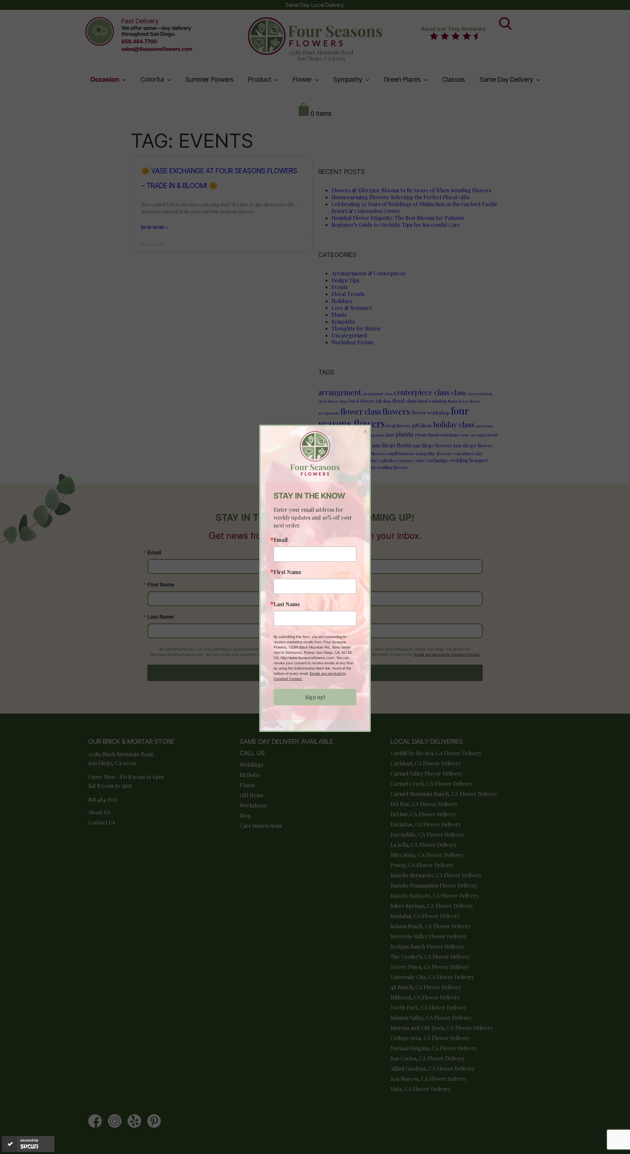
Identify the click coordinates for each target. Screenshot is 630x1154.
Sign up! (315, 697)
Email (281, 540)
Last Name (287, 604)
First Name (288, 572)
